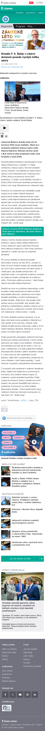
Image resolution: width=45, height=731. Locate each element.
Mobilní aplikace (9, 681)
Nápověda (27, 652)
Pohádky (17, 437)
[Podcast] (2, 136)
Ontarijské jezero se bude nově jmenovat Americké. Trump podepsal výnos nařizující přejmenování (19, 626)
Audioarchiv (31, 13)
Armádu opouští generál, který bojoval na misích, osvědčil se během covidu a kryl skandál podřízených (18, 607)
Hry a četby (8, 433)
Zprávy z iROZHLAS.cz (13, 570)
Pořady (6, 442)
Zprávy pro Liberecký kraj (12, 67)
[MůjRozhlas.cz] (4, 78)
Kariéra (26, 659)
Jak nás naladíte (30, 649)
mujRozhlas (6, 426)
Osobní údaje (15, 725)
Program (19, 13)
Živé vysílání (8, 447)
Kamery (41, 13)
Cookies (5, 725)
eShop (5, 659)
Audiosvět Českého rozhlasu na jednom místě (19, 458)
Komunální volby (9, 652)
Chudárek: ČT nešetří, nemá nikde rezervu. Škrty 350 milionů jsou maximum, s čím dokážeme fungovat (21, 618)
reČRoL (23, 400)
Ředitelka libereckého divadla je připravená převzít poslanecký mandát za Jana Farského (27, 470)
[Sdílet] (6, 136)
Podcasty (6, 678)
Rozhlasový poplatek (32, 666)
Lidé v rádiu (28, 656)
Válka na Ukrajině (9, 649)
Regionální (6, 26)
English (39, 725)
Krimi (5, 437)
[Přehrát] (4, 128)
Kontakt (26, 663)
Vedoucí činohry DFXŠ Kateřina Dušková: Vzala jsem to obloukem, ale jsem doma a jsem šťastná (22, 231)
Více (30, 26)
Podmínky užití (28, 725)
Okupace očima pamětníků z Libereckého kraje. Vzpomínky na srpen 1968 (27, 534)
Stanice (5, 656)
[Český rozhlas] (8, 2)
